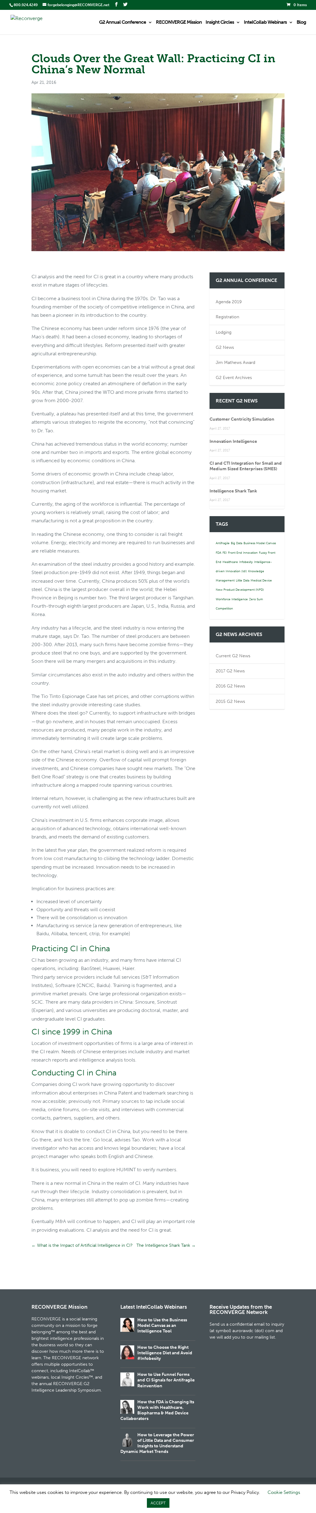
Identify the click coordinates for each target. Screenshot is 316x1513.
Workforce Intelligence (232, 599)
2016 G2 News (230, 686)
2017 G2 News (230, 671)
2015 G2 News (230, 701)
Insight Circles (220, 22)
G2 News (225, 347)
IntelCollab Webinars (265, 22)
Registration (227, 317)
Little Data (242, 580)
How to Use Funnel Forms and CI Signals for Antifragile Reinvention (166, 1380)
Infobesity (246, 562)
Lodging (223, 332)
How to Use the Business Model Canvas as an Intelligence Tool (162, 1325)
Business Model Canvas (259, 543)
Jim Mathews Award (235, 362)
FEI (224, 553)
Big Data (236, 543)
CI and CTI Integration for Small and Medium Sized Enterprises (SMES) (246, 466)
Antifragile (223, 543)
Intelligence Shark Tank (233, 491)
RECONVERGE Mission (179, 22)
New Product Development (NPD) (240, 590)
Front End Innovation (243, 553)
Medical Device (261, 580)
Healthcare (230, 562)
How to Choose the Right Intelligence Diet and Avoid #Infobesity (164, 1353)
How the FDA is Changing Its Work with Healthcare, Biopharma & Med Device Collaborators (157, 1410)
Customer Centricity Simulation (242, 419)
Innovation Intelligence (233, 441)
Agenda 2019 (229, 301)
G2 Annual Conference (122, 22)
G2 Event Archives (234, 377)
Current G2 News (233, 656)
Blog (301, 22)
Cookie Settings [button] (284, 1492)
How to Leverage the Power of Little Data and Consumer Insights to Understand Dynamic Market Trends (157, 1443)
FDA (218, 553)
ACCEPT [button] (158, 1503)
